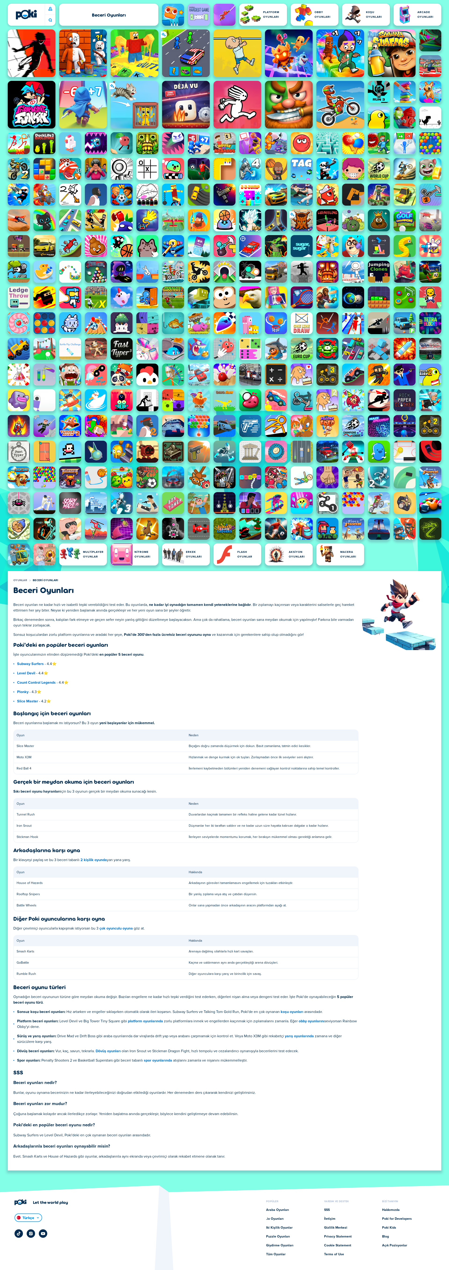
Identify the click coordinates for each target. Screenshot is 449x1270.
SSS (327, 1210)
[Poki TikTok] (18, 1233)
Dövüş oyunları (108, 1051)
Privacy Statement (338, 1236)
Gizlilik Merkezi (335, 1227)
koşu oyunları (292, 1012)
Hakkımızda (391, 1210)
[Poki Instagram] (31, 1233)
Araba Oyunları (277, 1210)
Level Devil (26, 673)
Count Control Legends (36, 682)
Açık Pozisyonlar (394, 1245)
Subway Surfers (30, 664)
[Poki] (26, 14)
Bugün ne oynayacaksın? (50, 20)
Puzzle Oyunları (278, 1236)
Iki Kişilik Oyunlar (279, 1227)
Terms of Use (334, 1254)
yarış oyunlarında (299, 1036)
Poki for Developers (397, 1218)
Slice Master (27, 701)
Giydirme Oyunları (279, 1245)
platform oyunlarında (145, 1021)
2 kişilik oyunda (93, 860)
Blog (385, 1236)
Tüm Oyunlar (276, 1254)
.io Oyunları (275, 1218)
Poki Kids (389, 1227)
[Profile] (50, 9)
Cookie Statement (337, 1245)
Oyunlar (20, 580)
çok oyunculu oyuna (116, 928)
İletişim (329, 1218)
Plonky (23, 692)
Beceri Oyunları (45, 580)
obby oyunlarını (311, 1021)
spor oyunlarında (158, 1060)
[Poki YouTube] (43, 1233)
